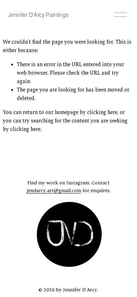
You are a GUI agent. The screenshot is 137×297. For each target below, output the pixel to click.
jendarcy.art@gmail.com (54, 191)
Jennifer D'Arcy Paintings (38, 15)
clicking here (102, 112)
